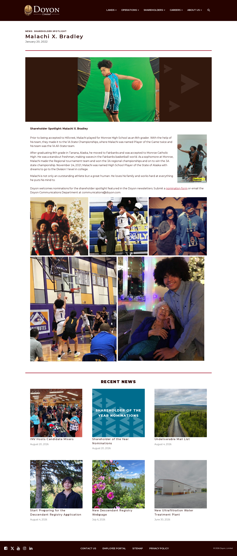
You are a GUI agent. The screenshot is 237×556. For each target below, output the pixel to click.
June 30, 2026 (162, 519)
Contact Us (88, 548)
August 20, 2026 (39, 444)
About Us (193, 10)
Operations (129, 10)
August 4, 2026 (162, 444)
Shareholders (153, 10)
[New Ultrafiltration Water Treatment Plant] (180, 484)
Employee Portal (114, 548)
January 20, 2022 (36, 41)
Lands (110, 10)
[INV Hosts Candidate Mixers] (56, 412)
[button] (209, 10)
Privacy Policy (159, 548)
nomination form (177, 188)
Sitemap (137, 548)
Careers (175, 10)
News (28, 31)
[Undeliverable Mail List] (180, 412)
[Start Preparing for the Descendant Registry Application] (56, 484)
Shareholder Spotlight (50, 31)
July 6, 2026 (98, 519)
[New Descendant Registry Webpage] (118, 484)
